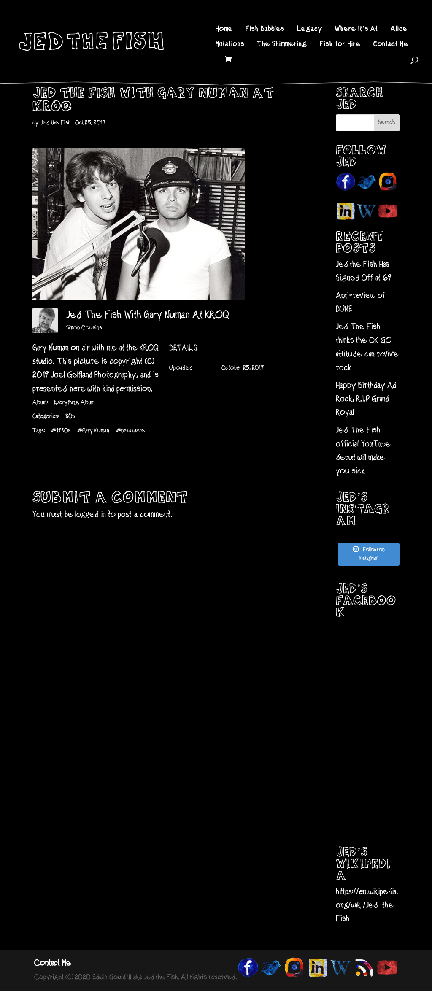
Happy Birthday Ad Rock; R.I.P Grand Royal (366, 399)
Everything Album (74, 402)
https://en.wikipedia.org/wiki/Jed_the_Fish (367, 905)
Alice (399, 29)
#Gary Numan (93, 431)
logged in (90, 515)
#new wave (130, 431)
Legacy (309, 29)
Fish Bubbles (265, 29)
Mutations (230, 44)
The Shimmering (282, 44)
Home (224, 29)
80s (70, 416)
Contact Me (390, 44)
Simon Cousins (84, 328)
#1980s (60, 431)
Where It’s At (356, 29)
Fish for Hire (340, 44)
